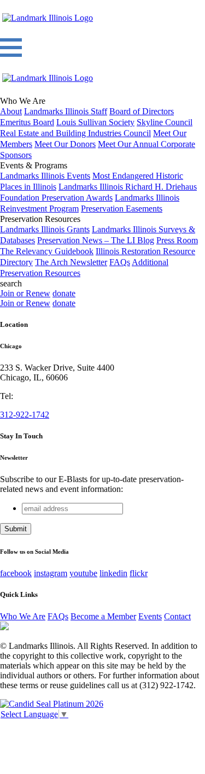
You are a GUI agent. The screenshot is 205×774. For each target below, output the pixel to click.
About (11, 111)
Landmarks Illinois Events (45, 175)
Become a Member (103, 616)
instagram (50, 573)
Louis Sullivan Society (95, 122)
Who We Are (22, 616)
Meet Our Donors (65, 144)
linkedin (113, 573)
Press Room (177, 240)
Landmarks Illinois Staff (65, 111)
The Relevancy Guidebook (46, 251)
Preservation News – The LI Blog (95, 240)
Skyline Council (164, 122)
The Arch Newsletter (71, 262)
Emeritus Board (27, 122)
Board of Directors (141, 111)
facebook (16, 573)
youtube (83, 573)
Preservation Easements (121, 208)
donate (63, 293)
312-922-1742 (24, 414)
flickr (139, 573)
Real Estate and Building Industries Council (75, 133)
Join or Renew (25, 293)
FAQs (119, 262)
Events (150, 616)
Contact (177, 616)
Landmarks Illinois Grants (45, 229)
